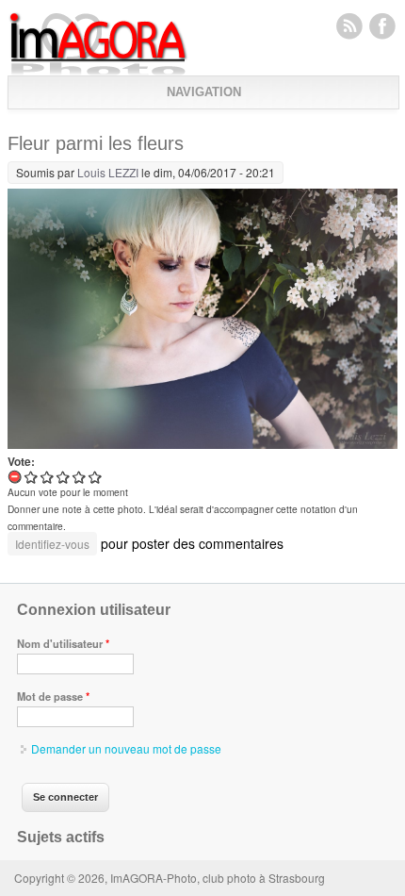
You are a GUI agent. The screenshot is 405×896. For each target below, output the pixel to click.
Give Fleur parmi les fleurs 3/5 (64, 477)
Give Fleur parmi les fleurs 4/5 (80, 477)
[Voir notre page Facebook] (382, 25)
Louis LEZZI (107, 172)
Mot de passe (53, 696)
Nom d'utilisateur (63, 643)
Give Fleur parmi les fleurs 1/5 (32, 477)
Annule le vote (16, 477)
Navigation (204, 92)
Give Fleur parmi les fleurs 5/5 (96, 477)
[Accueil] (98, 71)
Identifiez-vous (52, 544)
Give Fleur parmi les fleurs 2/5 (48, 477)
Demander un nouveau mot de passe (126, 748)
